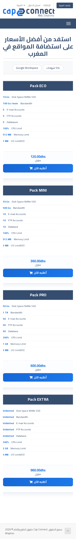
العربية (20, 5)
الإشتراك (47, 5)
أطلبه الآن (40, 168)
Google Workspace (27, 67)
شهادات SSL (53, 67)
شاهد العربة (64, 5)
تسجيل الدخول (34, 5)
